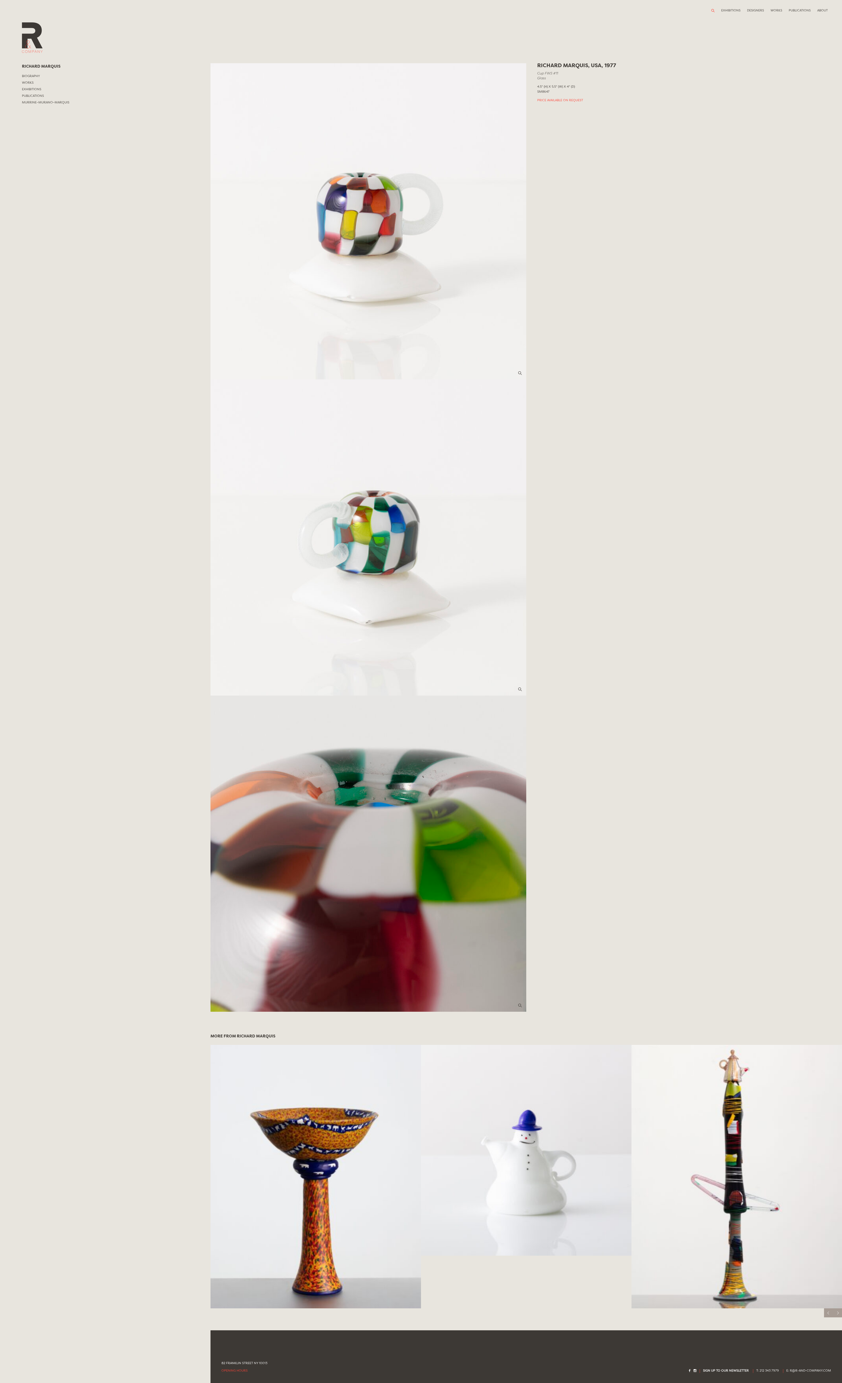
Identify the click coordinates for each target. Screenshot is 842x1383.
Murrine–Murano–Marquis (45, 102)
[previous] (828, 1312)
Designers (755, 10)
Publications (800, 10)
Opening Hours (234, 1370)
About (822, 10)
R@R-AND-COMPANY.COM (810, 1370)
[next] (837, 1312)
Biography (31, 76)
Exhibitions (730, 10)
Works (776, 10)
